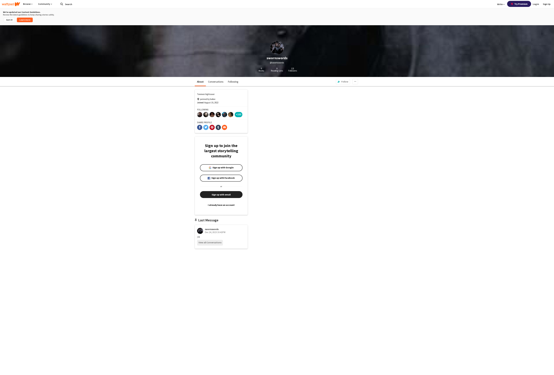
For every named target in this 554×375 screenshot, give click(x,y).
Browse (27, 3)
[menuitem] (343, 81)
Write (500, 4)
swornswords (212, 229)
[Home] (11, 4)
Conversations (215, 81)
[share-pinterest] (212, 127)
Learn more (24, 19)
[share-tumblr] (218, 127)
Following (233, 81)
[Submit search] (61, 4)
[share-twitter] (205, 127)
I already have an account (221, 204)
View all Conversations (210, 242)
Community (44, 3)
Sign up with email (221, 194)
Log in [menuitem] (536, 4)
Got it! (9, 19)
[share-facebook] (199, 127)
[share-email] (224, 127)
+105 (238, 114)
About (200, 81)
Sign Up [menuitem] (547, 4)
